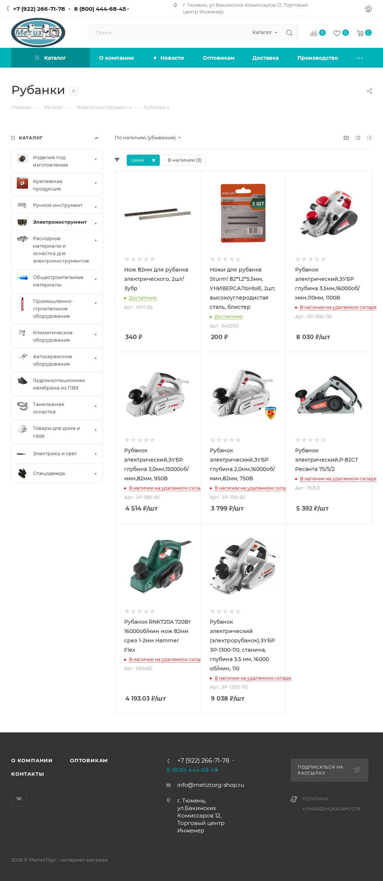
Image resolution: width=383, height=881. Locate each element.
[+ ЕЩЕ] (360, 58)
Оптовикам (89, 760)
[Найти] (289, 32)
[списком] (358, 137)
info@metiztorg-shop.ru (210, 784)
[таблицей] (369, 137)
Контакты (27, 774)
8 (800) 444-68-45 (100, 8)
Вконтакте (19, 799)
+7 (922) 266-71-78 (39, 8)
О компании (32, 760)
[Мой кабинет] (368, 10)
